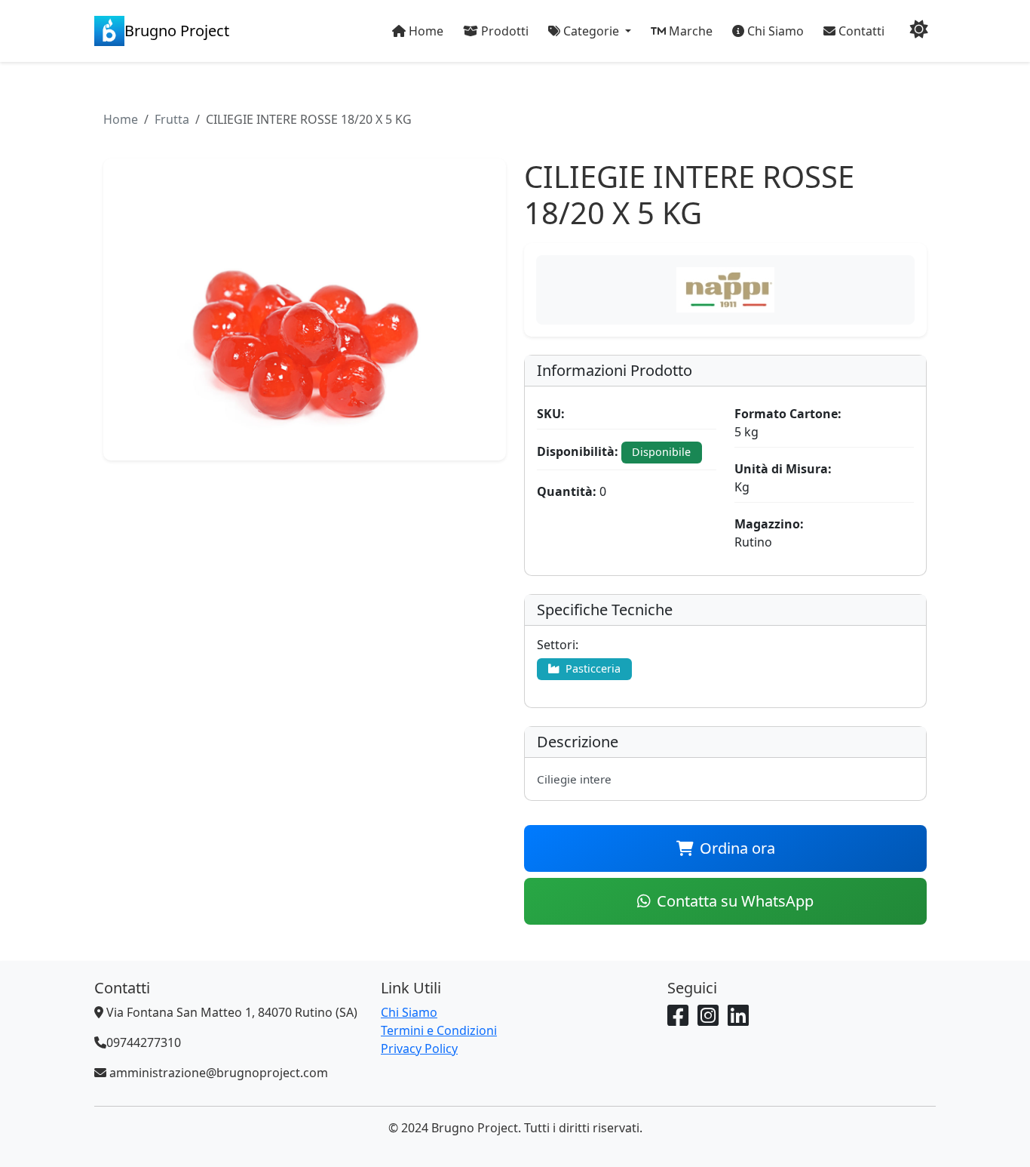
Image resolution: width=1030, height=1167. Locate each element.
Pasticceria (592, 668)
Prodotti (503, 31)
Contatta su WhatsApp (735, 901)
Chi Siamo (774, 31)
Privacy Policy (419, 1048)
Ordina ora (737, 848)
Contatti (859, 31)
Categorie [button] (591, 31)
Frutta (172, 119)
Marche (689, 31)
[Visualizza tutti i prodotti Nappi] (725, 290)
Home (424, 31)
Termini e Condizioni (439, 1030)
